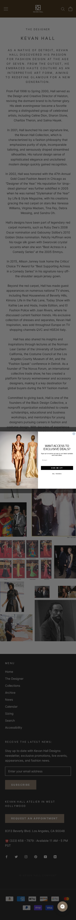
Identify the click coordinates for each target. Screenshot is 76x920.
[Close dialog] (74, 434)
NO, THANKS (57, 473)
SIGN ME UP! (57, 468)
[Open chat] (62, 906)
